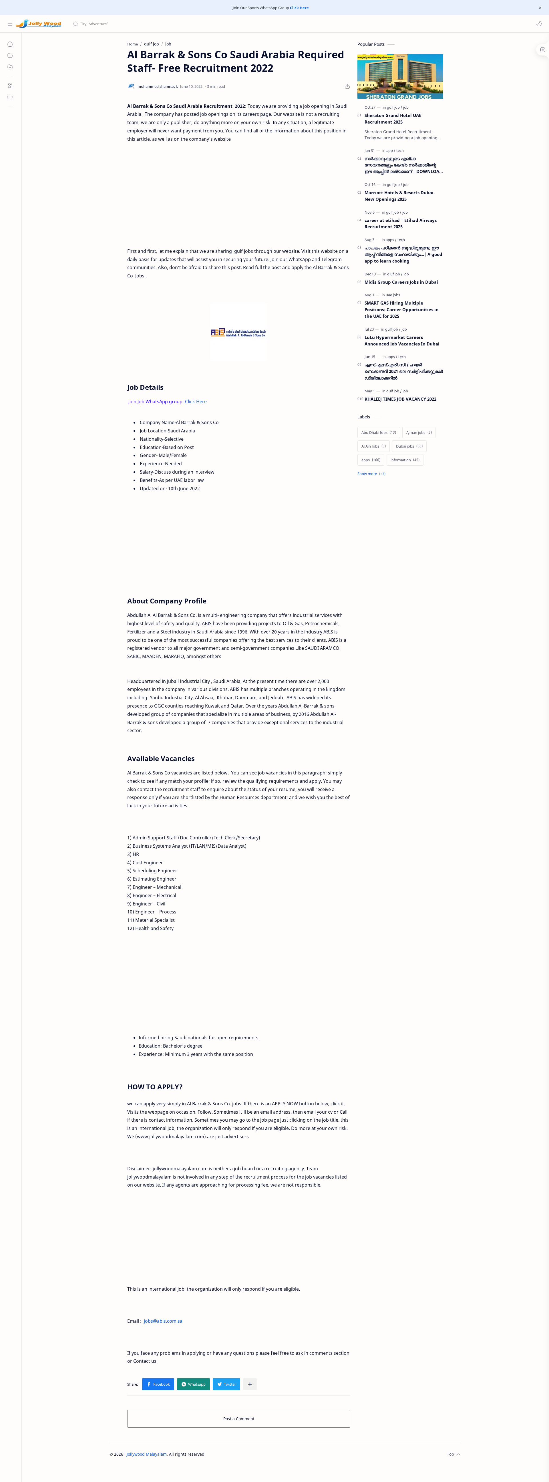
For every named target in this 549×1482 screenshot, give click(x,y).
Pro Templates (305, 1454)
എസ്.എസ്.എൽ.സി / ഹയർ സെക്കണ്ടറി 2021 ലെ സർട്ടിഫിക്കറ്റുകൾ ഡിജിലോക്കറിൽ (404, 371)
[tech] (400, 150)
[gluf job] (395, 274)
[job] (406, 107)
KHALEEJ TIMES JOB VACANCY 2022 (400, 399)
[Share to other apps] (250, 1384)
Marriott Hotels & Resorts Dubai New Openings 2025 (399, 196)
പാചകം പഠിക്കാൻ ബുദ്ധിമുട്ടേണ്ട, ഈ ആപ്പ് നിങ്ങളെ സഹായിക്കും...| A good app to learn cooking (403, 254)
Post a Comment (238, 1418)
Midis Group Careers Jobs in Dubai (401, 282)
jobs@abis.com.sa (163, 1321)
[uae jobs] (393, 294)
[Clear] (162, 24)
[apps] (391, 239)
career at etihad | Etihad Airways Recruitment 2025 (401, 223)
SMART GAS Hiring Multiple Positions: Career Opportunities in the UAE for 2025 (402, 309)
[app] (390, 150)
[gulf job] (394, 107)
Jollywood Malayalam (147, 1454)
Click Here (299, 7)
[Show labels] (372, 474)
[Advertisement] (238, 199)
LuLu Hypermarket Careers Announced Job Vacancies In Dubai (402, 340)
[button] (539, 23)
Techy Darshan (248, 1454)
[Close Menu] (540, 7)
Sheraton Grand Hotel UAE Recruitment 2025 (393, 118)
